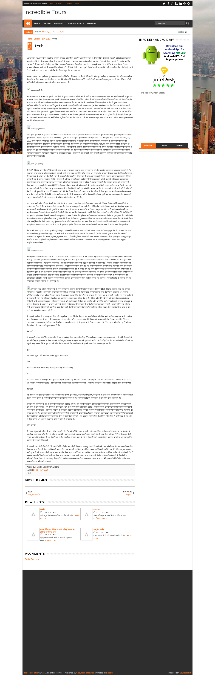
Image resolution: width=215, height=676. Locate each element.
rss (176, 3)
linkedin (180, 3)
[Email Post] (29, 473)
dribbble (185, 3)
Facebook (148, 145)
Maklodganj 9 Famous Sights (53, 32)
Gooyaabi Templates (85, 673)
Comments (59, 23)
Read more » (101, 518)
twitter (164, 3)
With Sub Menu (75, 23)
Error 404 (91, 23)
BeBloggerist (185, 673)
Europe (36, 470)
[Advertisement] (160, 118)
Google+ (180, 145)
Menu (77, 3)
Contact (59, 3)
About (50, 3)
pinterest (189, 3)
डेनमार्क (39, 45)
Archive (47, 23)
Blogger (109, 673)
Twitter (164, 145)
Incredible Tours (45, 12)
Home (28, 23)
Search (187, 23)
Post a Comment (32, 559)
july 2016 (44, 470)
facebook (168, 3)
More (68, 3)
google (172, 3)
